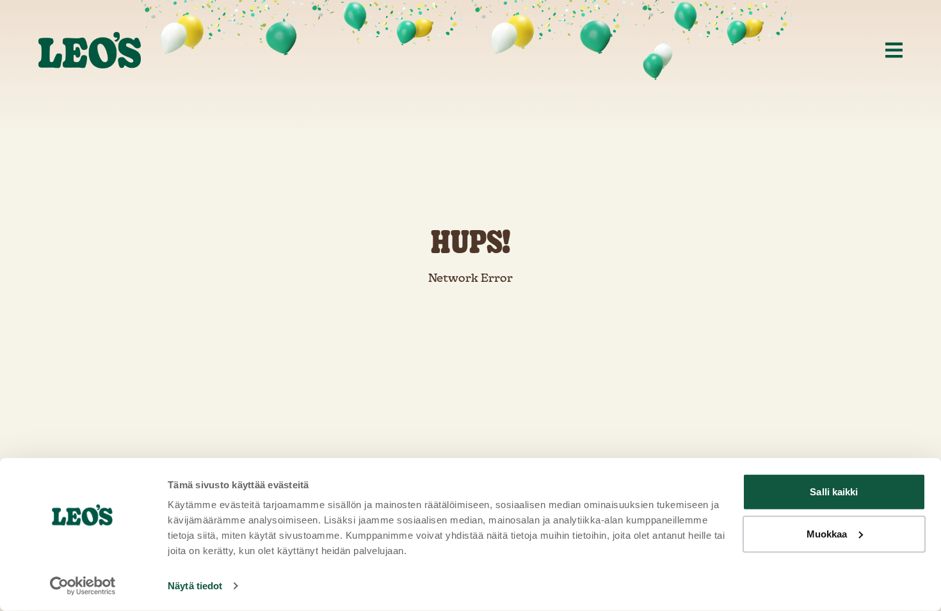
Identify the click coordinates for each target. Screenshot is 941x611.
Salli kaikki (834, 491)
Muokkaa (827, 533)
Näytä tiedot (195, 585)
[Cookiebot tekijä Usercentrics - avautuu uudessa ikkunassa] (83, 586)
